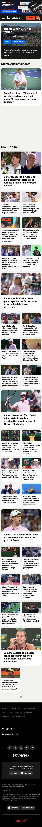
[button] (13, 808)
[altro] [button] (6, 55)
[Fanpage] (21, 755)
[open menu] (2, 18)
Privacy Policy (29, 709)
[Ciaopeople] (21, 820)
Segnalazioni (16, 709)
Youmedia (5, 709)
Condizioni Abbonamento (24, 712)
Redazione (5, 716)
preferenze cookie (19, 716)
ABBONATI (30, 17)
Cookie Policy (7, 712)
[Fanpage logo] (13, 17)
